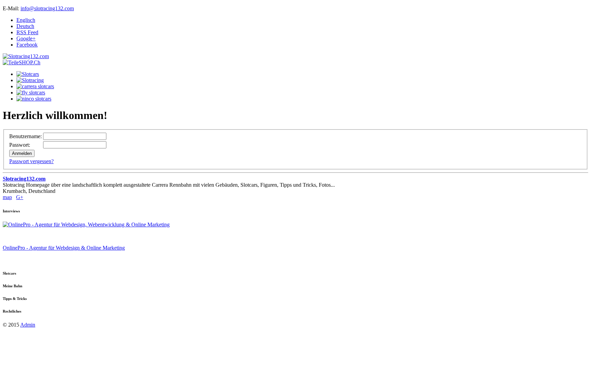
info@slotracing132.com (47, 8)
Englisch (25, 20)
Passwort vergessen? (31, 161)
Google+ (26, 38)
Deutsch (25, 26)
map (7, 197)
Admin (27, 325)
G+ (19, 197)
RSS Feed (27, 32)
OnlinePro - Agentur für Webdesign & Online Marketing (64, 248)
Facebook (27, 45)
